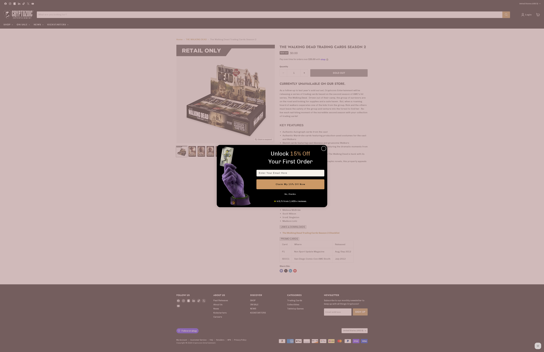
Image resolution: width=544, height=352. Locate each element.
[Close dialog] (324, 148)
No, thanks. (290, 194)
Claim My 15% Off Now (290, 184)
